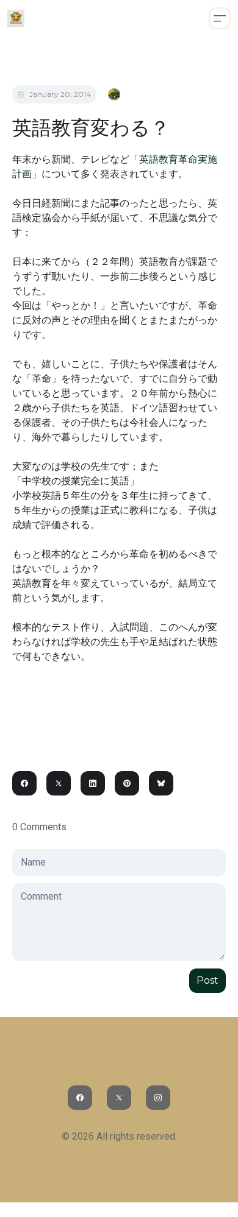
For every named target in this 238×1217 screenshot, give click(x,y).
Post (207, 980)
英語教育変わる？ (91, 127)
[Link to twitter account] (119, 1097)
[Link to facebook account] (80, 1097)
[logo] (15, 18)
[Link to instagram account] (158, 1097)
